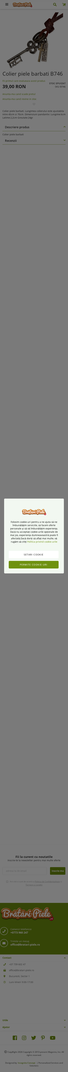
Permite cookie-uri (33, 564)
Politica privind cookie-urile (42, 541)
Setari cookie (34, 554)
